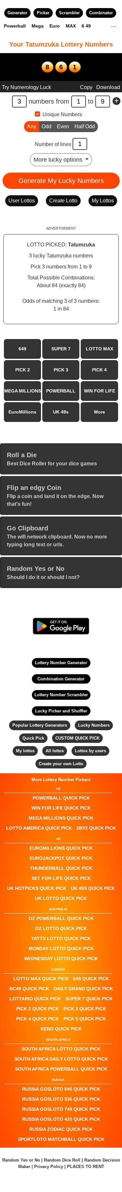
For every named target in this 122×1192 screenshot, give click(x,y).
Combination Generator (61, 678)
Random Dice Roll (63, 1160)
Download (108, 87)
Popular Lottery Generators (39, 725)
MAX (71, 25)
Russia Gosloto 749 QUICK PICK (61, 1109)
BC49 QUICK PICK (29, 988)
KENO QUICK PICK (61, 1028)
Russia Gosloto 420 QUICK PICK (61, 1119)
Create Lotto (63, 200)
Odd (46, 126)
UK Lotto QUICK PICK (61, 898)
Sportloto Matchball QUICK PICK (61, 1139)
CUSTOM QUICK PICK (77, 738)
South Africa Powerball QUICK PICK (61, 1069)
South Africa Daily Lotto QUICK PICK (61, 1058)
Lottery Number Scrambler (61, 694)
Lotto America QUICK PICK (39, 828)
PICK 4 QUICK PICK (37, 1018)
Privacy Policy (48, 1166)
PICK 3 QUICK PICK (84, 1008)
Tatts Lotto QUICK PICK (61, 938)
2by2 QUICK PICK (96, 828)
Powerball (15, 25)
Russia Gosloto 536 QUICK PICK (61, 1099)
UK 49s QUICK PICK (93, 888)
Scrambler (69, 12)
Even (63, 126)
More (99, 411)
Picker (43, 12)
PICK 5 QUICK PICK (84, 1018)
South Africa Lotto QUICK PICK (61, 1048)
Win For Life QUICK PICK (61, 808)
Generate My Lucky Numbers (61, 180)
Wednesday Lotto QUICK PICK (61, 958)
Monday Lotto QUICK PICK (61, 948)
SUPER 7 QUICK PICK (89, 998)
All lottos (55, 750)
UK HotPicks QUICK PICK (36, 888)
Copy (86, 87)
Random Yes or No (21, 1160)
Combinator (101, 12)
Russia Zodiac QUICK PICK (61, 1129)
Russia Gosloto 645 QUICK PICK (61, 1089)
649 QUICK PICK (91, 978)
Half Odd (85, 126)
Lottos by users (90, 750)
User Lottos (21, 200)
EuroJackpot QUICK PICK (61, 858)
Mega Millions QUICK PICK (61, 818)
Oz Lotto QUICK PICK (61, 928)
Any (31, 126)
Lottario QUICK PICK (35, 998)
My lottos (25, 750)
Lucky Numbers (94, 725)
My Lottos (103, 200)
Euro (54, 25)
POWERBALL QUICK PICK (61, 797)
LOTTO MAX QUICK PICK (41, 978)
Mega (38, 25)
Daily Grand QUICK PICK (83, 988)
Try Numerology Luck (26, 87)
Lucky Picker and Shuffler (61, 711)
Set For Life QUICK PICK (61, 878)
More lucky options (59, 159)
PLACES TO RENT (85, 1166)
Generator (17, 12)
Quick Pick (33, 738)
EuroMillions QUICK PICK (61, 848)
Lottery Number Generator (61, 662)
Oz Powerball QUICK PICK (61, 918)
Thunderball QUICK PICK (61, 868)
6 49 (86, 25)
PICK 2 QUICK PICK (37, 1008)
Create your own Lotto (61, 763)
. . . (113, 25)
